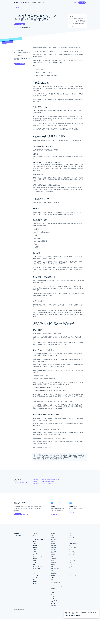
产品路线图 (72, 560)
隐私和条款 (72, 545)
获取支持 (71, 573)
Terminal (35, 581)
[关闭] (97, 612)
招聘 (70, 562)
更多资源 (16, 7)
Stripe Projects (55, 603)
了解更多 (72, 26)
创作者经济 (53, 562)
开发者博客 (53, 605)
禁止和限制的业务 (73, 547)
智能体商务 (53, 539)
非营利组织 (53, 574)
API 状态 (53, 598)
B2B (44, 94)
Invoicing (35, 560)
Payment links (36, 568)
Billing (34, 541)
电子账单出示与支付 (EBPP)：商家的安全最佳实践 (46, 483)
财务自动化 (53, 547)
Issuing (34, 562)
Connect (35, 549)
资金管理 (53, 555)
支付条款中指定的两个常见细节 (22, 52)
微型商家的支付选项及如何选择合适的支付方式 (45, 481)
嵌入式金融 (53, 545)
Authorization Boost (38, 539)
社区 (70, 541)
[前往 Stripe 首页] (15, 534)
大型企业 (53, 535)
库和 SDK (53, 602)
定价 (43, 2)
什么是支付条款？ (18, 50)
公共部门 (53, 577)
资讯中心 (71, 564)
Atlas (34, 537)
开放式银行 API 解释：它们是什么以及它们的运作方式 (46, 479)
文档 (52, 594)
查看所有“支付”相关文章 (20, 482)
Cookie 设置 (72, 553)
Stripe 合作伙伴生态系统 (57, 587)
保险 (52, 570)
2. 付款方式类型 (18, 55)
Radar (34, 574)
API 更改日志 (54, 600)
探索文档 (71, 512)
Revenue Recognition (38, 575)
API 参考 (53, 596)
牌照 (70, 549)
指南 (70, 535)
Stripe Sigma (36, 577)
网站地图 (71, 551)
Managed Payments (38, 566)
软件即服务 (53, 558)
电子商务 (53, 543)
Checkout (35, 545)
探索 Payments (55, 514)
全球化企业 (53, 549)
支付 (22, 7)
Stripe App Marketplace (57, 585)
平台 (52, 556)
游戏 (52, 566)
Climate (35, 547)
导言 (15, 47)
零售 (52, 579)
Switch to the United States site (73, 615)
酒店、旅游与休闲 (55, 568)
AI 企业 (52, 560)
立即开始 (17, 514)
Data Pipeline (36, 553)
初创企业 (53, 537)
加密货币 (35, 551)
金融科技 (53, 564)
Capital (34, 543)
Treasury (35, 583)
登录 (75, 2)
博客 (70, 539)
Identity (35, 558)
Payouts (35, 572)
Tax (34, 579)
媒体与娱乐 (53, 572)
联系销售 (82, 2)
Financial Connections (38, 556)
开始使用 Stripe (19, 24)
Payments (35, 570)
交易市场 (53, 553)
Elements (35, 555)
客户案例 (71, 537)
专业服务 (53, 575)
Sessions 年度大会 (73, 543)
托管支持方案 (72, 575)
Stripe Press (72, 566)
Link (34, 564)
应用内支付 (53, 551)
